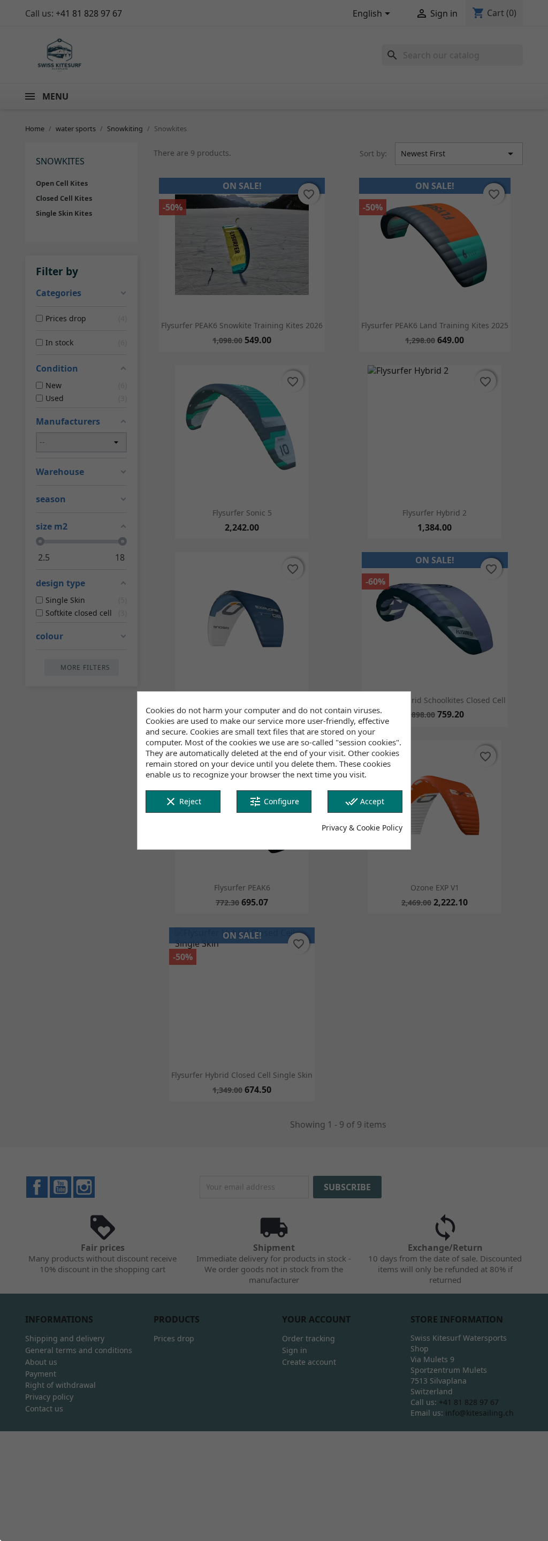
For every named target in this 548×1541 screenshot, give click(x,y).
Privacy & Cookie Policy (362, 827)
